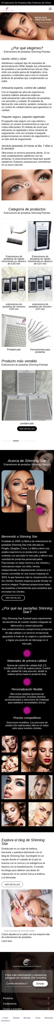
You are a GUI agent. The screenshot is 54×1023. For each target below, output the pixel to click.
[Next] (49, 441)
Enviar (40, 983)
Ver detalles (13, 598)
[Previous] (42, 441)
